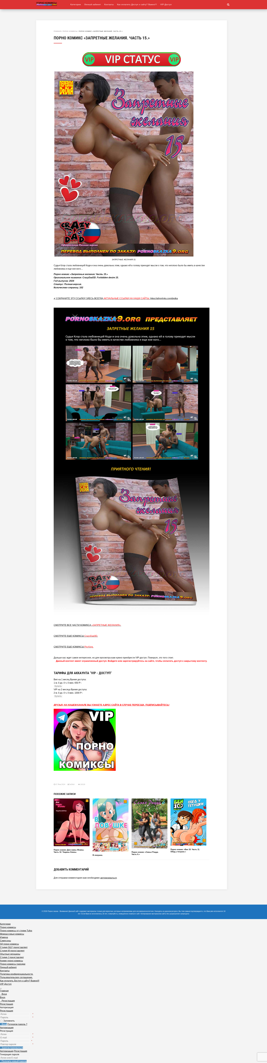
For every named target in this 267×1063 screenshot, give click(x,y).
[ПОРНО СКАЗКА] (53, 4)
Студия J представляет (12, 957)
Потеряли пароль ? (17, 1024)
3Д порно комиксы (9, 944)
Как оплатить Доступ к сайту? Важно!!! (137, 4)
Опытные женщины (10, 954)
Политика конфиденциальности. (16, 974)
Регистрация (6, 1011)
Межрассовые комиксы (12, 934)
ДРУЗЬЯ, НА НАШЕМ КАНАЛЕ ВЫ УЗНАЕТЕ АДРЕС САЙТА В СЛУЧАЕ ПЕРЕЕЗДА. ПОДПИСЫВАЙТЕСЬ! (111, 705)
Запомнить (9, 1021)
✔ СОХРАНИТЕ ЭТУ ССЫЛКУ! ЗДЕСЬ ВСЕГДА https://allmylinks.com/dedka (116, 298)
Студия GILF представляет (14, 947)
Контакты (109, 4)
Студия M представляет (12, 951)
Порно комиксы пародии (12, 964)
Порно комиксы (70, 31)
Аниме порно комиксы (11, 961)
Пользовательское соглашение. (16, 977)
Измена (4, 937)
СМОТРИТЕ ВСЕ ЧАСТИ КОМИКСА (87, 625)
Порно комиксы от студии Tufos (16, 930)
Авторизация (6, 1027)
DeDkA (71, 784)
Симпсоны (5, 940)
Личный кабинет (92, 4)
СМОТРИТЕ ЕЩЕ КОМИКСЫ (76, 636)
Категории (75, 4)
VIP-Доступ (166, 4)
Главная (57, 31)
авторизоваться (108, 878)
